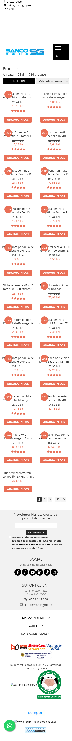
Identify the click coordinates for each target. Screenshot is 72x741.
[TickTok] (47, 572)
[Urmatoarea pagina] (63, 499)
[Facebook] (17, 572)
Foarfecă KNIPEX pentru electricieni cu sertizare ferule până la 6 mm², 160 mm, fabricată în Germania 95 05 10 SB (54, 436)
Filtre (21, 81)
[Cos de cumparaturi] (57, 63)
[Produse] (58, 49)
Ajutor (10, 9)
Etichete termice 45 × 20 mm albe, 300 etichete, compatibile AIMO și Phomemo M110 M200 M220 (17, 287)
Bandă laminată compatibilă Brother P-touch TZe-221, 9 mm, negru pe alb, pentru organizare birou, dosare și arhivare (54, 210)
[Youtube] (32, 572)
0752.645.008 (14, 1)
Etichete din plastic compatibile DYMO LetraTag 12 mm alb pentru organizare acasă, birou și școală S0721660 (54, 134)
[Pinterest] (25, 572)
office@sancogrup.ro (18, 5)
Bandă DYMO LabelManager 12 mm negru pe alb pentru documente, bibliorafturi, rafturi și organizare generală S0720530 (18, 436)
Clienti (34, 626)
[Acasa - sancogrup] (25, 52)
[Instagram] (54, 572)
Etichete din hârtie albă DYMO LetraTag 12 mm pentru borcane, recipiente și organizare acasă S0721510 (54, 359)
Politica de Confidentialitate (33, 544)
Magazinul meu (34, 618)
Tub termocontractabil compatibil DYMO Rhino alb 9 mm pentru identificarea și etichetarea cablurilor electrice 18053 (18, 474)
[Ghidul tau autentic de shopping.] (36, 713)
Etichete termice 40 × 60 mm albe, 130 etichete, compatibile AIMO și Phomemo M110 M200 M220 (54, 248)
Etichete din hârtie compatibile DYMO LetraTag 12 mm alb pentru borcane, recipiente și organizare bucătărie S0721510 (18, 210)
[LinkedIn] (39, 572)
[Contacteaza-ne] (57, 56)
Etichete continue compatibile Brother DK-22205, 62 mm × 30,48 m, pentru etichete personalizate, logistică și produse (18, 172)
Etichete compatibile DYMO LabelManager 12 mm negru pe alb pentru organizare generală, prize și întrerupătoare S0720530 (54, 95)
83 (58, 499)
